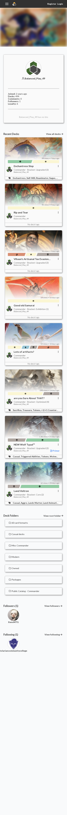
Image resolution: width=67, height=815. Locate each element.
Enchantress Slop (24, 166)
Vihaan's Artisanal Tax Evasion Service (31, 259)
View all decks (53, 134)
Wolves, (54, 456)
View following (52, 634)
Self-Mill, (31, 178)
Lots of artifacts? (24, 351)
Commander (20, 216)
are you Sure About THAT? (29, 398)
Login (60, 3)
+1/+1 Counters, (50, 410)
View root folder (52, 516)
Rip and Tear (21, 212)
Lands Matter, (35, 503)
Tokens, (37, 410)
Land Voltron (21, 491)
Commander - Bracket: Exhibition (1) (31, 309)
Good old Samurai (24, 305)
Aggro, (24, 503)
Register (52, 3)
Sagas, (52, 178)
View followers (52, 606)
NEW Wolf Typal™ (24, 444)
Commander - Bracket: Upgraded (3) (31, 169)
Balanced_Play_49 (35, 78)
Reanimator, (42, 178)
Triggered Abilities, (31, 456)
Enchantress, (19, 178)
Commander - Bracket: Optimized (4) (31, 401)
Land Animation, (51, 503)
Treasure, (27, 410)
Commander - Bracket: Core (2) (29, 494)
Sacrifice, (17, 410)
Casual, (17, 456)
